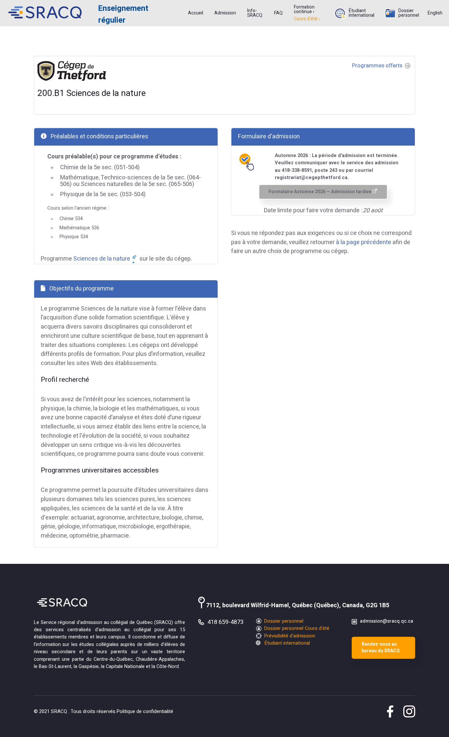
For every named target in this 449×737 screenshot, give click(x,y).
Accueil (195, 13)
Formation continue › (304, 9)
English (435, 13)
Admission (225, 13)
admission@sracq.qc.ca (386, 621)
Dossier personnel (408, 13)
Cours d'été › (307, 19)
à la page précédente (363, 242)
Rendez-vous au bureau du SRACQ (381, 648)
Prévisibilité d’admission (289, 636)
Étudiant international (361, 13)
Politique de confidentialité (144, 711)
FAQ (278, 13)
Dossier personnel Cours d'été (296, 628)
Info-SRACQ (254, 13)
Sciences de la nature (102, 258)
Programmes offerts (378, 65)
